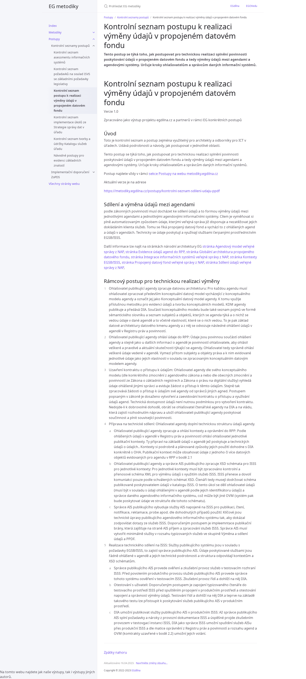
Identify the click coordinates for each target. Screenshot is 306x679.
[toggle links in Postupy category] (93, 39)
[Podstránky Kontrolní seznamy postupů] (93, 45)
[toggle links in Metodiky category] (93, 32)
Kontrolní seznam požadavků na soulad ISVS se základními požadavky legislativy (72, 76)
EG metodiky (63, 6)
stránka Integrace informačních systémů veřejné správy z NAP (179, 257)
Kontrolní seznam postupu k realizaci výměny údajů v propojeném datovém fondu (69, 100)
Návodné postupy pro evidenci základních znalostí (69, 160)
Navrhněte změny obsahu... (152, 663)
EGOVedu (251, 6)
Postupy (54, 39)
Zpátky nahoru (115, 652)
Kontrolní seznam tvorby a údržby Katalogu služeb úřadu (72, 144)
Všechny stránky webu (64, 184)
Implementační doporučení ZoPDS (70, 174)
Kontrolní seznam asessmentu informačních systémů (72, 57)
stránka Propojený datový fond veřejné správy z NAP (163, 262)
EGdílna (234, 6)
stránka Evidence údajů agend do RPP (155, 251)
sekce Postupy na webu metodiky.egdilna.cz (183, 173)
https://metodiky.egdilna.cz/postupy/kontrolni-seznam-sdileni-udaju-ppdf (162, 191)
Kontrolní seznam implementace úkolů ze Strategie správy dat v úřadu (70, 124)
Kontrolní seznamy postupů (70, 46)
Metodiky (55, 32)
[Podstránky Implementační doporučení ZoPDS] (93, 172)
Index (53, 26)
